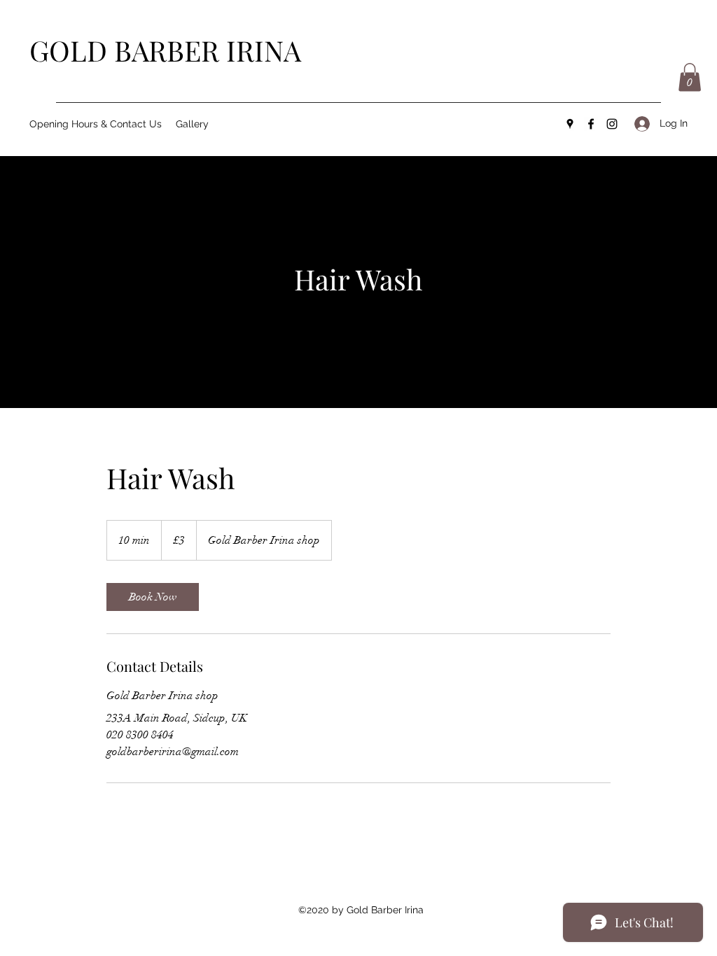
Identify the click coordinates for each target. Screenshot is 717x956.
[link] (152, 597)
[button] (690, 77)
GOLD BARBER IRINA (165, 50)
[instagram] (612, 124)
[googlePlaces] (570, 124)
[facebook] (591, 124)
